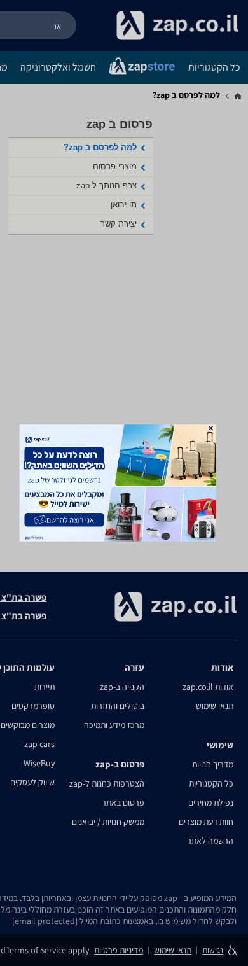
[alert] (124, 483)
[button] (211, 428)
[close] (211, 428)
